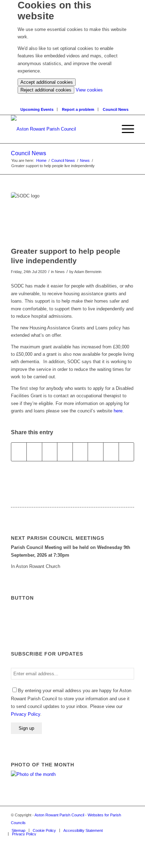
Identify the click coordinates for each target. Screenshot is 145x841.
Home (41, 160)
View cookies (89, 90)
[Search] (74, 97)
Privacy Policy (25, 714)
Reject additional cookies (45, 90)
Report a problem (78, 109)
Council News (115, 109)
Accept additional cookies (46, 82)
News (85, 160)
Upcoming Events (36, 109)
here (118, 410)
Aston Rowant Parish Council (59, 815)
